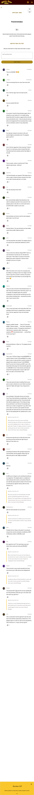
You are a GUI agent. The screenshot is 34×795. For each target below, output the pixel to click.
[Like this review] (8, 75)
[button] (2, 7)
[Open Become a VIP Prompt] (17, 794)
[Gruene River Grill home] (8, 2)
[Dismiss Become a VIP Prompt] (31, 784)
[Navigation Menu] (32, 2)
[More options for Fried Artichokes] (29, 9)
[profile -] (28, 2)
